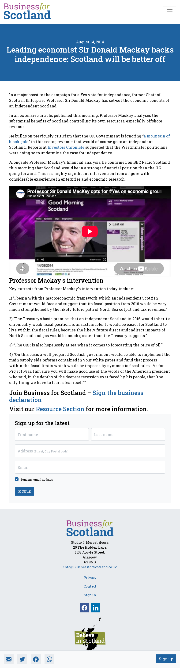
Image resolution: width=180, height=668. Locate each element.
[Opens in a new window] (90, 633)
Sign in (90, 595)
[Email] (9, 659)
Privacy (90, 577)
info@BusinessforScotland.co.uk (90, 567)
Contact (90, 586)
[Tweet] (22, 659)
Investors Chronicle (66, 147)
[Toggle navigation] (169, 11)
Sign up (166, 658)
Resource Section (59, 409)
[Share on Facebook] (36, 659)
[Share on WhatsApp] (49, 659)
